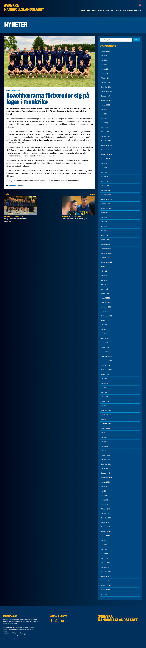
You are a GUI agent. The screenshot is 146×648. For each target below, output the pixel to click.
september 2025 (106, 100)
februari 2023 (105, 240)
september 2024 (106, 154)
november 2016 (106, 576)
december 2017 (106, 518)
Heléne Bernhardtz (16, 185)
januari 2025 (105, 136)
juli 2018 (104, 486)
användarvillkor (12, 639)
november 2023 (106, 199)
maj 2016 (104, 594)
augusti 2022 (105, 267)
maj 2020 (104, 388)
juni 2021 (104, 329)
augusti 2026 (105, 51)
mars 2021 (104, 343)
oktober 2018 (105, 473)
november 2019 (106, 415)
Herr (94, 10)
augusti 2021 (105, 320)
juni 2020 (104, 383)
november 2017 (106, 522)
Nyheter (101, 10)
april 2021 (104, 338)
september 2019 (106, 424)
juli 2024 (104, 163)
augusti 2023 (105, 213)
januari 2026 (105, 82)
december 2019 (106, 410)
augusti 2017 (105, 536)
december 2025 (106, 87)
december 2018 (106, 464)
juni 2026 (104, 60)
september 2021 (106, 316)
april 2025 (104, 123)
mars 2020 (104, 397)
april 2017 (104, 554)
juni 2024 (104, 168)
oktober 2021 (105, 311)
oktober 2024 (105, 150)
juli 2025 (104, 109)
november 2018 (106, 469)
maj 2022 (104, 280)
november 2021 (106, 307)
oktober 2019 (105, 419)
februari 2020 (106, 401)
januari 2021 (105, 352)
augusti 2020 (105, 374)
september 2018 (106, 477)
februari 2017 (105, 563)
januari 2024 (105, 190)
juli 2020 (104, 379)
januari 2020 (105, 406)
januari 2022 (105, 298)
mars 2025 (104, 127)
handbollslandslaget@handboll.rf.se (17, 635)
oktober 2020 (105, 365)
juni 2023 (104, 222)
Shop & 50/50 (128, 10)
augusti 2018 (105, 482)
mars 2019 (104, 451)
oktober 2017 (105, 527)
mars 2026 (104, 73)
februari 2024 (105, 186)
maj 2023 (104, 226)
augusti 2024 (105, 159)
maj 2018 (104, 495)
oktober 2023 (105, 204)
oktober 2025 (105, 96)
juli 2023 (104, 217)
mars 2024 (104, 181)
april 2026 (104, 69)
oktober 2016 (105, 581)
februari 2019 (105, 455)
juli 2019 (104, 433)
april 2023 (104, 231)
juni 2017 (104, 545)
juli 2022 (104, 271)
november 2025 (106, 91)
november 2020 (106, 361)
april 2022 (104, 284)
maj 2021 (104, 334)
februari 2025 (105, 132)
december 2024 (106, 141)
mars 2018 (104, 504)
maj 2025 (104, 118)
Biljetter (109, 10)
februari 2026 (105, 78)
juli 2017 (104, 540)
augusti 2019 (105, 428)
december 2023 (106, 195)
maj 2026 (104, 65)
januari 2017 (105, 567)
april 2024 (104, 177)
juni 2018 (104, 491)
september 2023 (106, 208)
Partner (118, 10)
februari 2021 (105, 347)
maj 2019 (104, 442)
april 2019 (104, 446)
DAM (89, 10)
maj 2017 (104, 549)
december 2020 (106, 356)
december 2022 (106, 249)
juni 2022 (104, 275)
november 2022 (106, 253)
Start (83, 10)
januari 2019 (105, 460)
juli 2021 (104, 325)
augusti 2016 (105, 590)
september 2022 (106, 262)
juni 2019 (104, 437)
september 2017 (106, 531)
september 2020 (106, 370)
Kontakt (137, 10)
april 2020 (104, 392)
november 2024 (106, 145)
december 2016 (106, 572)
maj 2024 (104, 172)
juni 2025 (104, 114)
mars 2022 (104, 289)
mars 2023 (104, 235)
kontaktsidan (13, 623)
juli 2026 (104, 56)
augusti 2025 (105, 105)
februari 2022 (105, 293)
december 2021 (106, 302)
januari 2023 (105, 244)
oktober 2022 (105, 258)
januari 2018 (105, 513)
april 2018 (104, 500)
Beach (8, 90)
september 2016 (106, 585)
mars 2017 (104, 558)
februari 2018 (105, 509)
